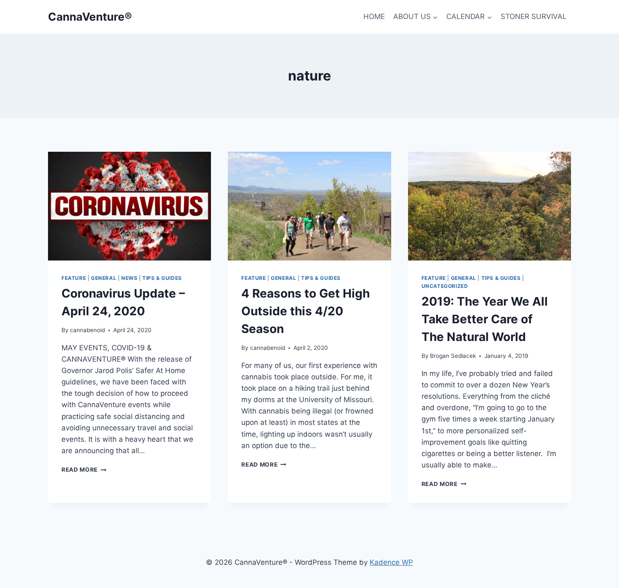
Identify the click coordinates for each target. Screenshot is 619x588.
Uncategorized (445, 286)
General (103, 278)
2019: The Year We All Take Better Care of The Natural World (485, 319)
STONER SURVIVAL (534, 16)
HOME (374, 16)
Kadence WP (391, 562)
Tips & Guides (162, 278)
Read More (84, 469)
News (129, 278)
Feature (73, 278)
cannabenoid (87, 330)
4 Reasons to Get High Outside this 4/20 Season (305, 311)
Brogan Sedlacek (453, 355)
